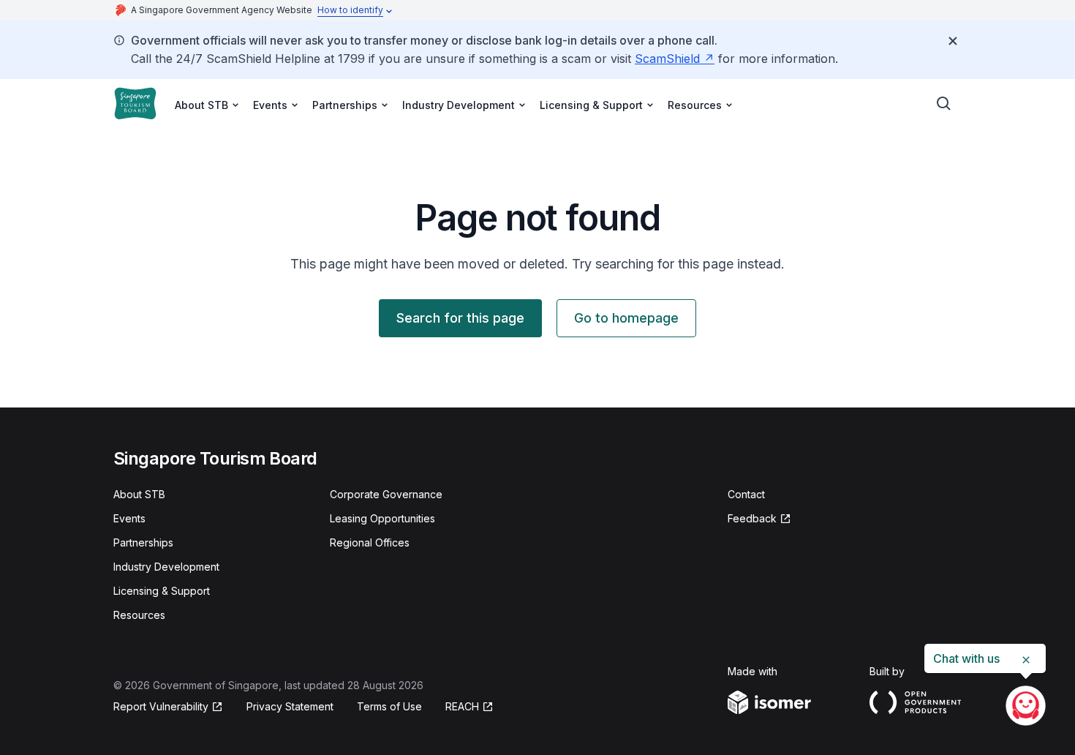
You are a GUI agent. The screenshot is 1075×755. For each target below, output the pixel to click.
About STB (139, 494)
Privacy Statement (289, 706)
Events (129, 518)
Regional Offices (370, 542)
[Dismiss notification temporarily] (952, 41)
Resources (139, 615)
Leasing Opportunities (382, 518)
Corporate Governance (386, 494)
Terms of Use (389, 706)
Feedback (759, 519)
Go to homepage (626, 318)
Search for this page (460, 318)
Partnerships (143, 542)
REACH (469, 707)
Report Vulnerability (160, 707)
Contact (746, 494)
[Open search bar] (944, 103)
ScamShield (674, 58)
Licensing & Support (161, 591)
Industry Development (166, 566)
